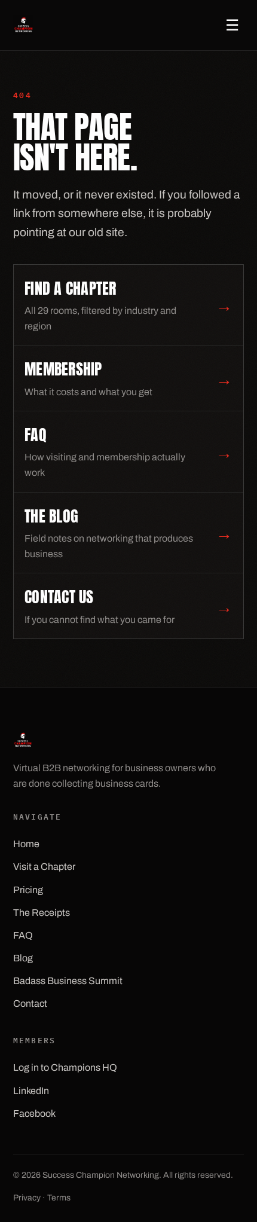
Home (26, 844)
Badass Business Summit (68, 981)
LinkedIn (31, 1091)
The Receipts (41, 913)
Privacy (27, 1197)
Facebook (34, 1113)
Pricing (28, 890)
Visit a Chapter (44, 866)
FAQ (23, 935)
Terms (59, 1197)
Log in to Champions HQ (65, 1067)
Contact (30, 1003)
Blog (23, 958)
